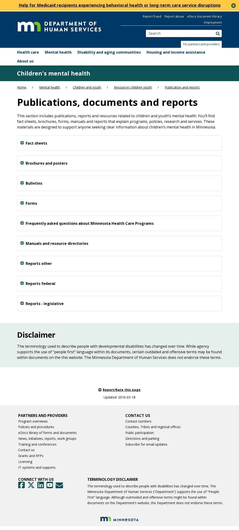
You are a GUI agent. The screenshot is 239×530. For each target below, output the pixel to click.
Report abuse (174, 16)
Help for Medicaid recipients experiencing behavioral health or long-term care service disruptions (120, 5)
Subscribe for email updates (146, 444)
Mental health (49, 87)
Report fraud (152, 16)
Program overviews (33, 421)
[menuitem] (28, 52)
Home (21, 87)
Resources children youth (133, 87)
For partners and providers (201, 44)
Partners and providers (42, 415)
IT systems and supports (37, 467)
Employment (213, 22)
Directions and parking (142, 438)
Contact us (26, 450)
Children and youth (87, 87)
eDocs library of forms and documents (47, 432)
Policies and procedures (36, 427)
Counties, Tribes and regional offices (153, 427)
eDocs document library (204, 16)
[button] (202, 44)
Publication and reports (182, 87)
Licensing (25, 461)
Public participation (139, 432)
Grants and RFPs (30, 456)
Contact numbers (138, 421)
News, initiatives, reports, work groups (47, 438)
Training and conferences (37, 444)
